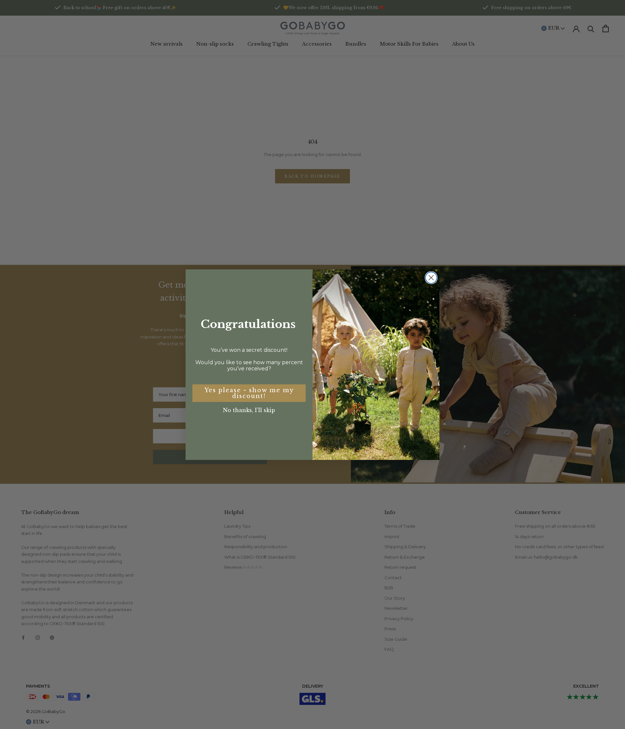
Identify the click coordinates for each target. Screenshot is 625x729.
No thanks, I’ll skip (249, 410)
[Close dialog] (431, 277)
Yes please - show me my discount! (249, 393)
